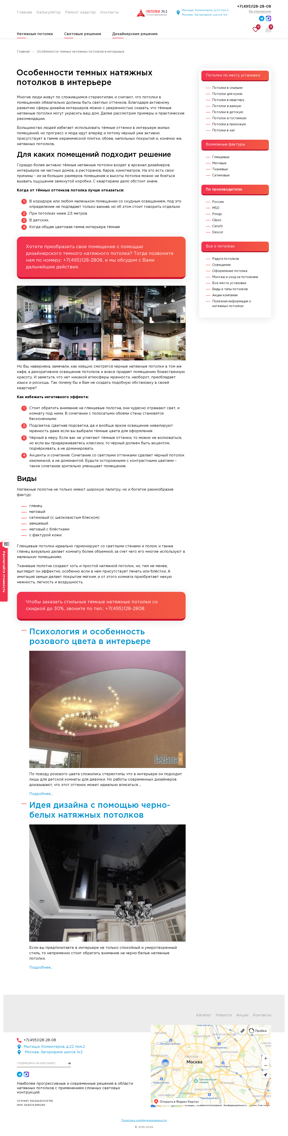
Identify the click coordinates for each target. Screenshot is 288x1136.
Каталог (203, 1015)
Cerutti (217, 226)
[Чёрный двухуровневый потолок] (38, 341)
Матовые (219, 163)
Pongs (217, 214)
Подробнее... (41, 794)
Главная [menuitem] (24, 12)
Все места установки (229, 283)
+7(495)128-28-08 (254, 6)
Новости (224, 1015)
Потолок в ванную (226, 106)
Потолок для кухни (227, 94)
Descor (217, 232)
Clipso (216, 220)
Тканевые (220, 169)
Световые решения (82, 34)
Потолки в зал (223, 130)
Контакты (262, 1015)
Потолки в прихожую (229, 124)
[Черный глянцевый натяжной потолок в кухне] (38, 304)
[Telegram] (261, 18)
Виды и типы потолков (230, 289)
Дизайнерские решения (135, 34)
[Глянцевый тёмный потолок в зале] (80, 341)
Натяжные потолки (35, 34)
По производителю (224, 189)
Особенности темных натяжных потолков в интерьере (80, 51)
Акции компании (225, 295)
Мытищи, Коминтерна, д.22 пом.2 (205, 10)
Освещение (221, 265)
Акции (242, 1015)
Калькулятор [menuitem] (48, 12)
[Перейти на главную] (151, 13)
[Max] (268, 18)
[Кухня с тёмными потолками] (165, 304)
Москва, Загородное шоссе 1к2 (204, 14)
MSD (215, 208)
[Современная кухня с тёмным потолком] (122, 341)
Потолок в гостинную (229, 118)
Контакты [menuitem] (109, 12)
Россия (218, 202)
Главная (23, 51)
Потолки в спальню (227, 88)
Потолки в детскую (227, 112)
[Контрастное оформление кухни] (165, 341)
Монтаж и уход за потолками (235, 277)
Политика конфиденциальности (144, 1120)
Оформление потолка (229, 271)
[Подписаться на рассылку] (69, 1063)
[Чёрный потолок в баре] (122, 304)
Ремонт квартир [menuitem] (80, 12)
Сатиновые (221, 175)
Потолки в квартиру (228, 100)
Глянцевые (221, 157)
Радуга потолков (225, 259)
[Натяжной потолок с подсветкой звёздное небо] (80, 304)
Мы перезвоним (260, 11)
